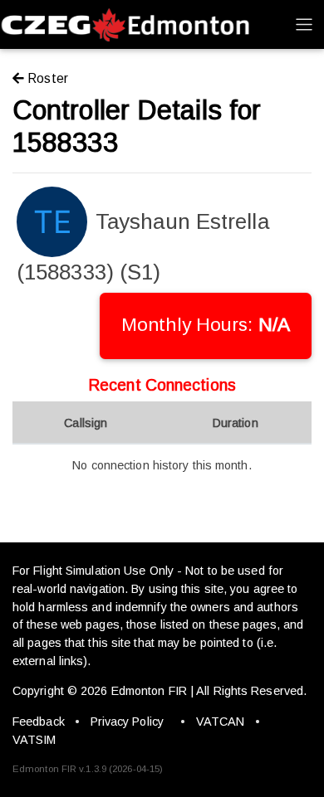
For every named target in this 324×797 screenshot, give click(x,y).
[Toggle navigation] (304, 24)
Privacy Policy (127, 721)
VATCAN (220, 721)
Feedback (38, 721)
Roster (46, 78)
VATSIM (34, 739)
